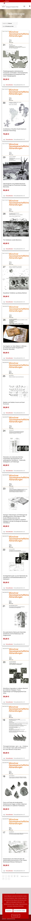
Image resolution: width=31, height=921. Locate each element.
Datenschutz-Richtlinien (18, 906)
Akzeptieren (9, 910)
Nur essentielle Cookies (19, 910)
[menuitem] (24, 6)
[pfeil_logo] (10, 6)
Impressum (4, 918)
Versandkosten (9, 85)
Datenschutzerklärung (11, 918)
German (7, 1)
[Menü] (24, 6)
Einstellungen (16, 915)
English (7, 3)
